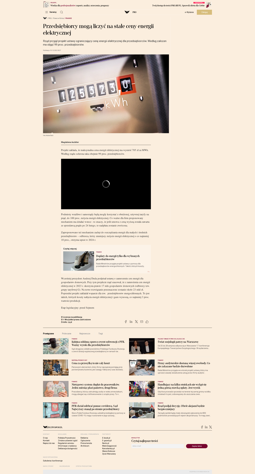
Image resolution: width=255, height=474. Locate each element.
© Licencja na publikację (71, 317)
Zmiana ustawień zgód (67, 440)
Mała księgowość (109, 446)
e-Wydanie (189, 12)
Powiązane (48, 333)
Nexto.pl (105, 443)
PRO (134, 12)
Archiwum (85, 446)
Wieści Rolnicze (108, 451)
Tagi (100, 333)
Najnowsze (84, 333)
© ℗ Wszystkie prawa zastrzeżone (76, 320)
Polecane (66, 333)
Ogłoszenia (85, 440)
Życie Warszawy (109, 454)
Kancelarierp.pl (108, 448)
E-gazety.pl (107, 440)
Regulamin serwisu (66, 443)
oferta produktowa (84, 466)
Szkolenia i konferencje (53, 461)
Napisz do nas (49, 443)
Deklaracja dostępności (67, 448)
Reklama (84, 438)
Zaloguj (204, 12)
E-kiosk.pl (106, 438)
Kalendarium (65, 466)
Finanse (68, 18)
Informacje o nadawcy (67, 446)
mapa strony (48, 466)
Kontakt (46, 440)
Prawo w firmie (58, 18)
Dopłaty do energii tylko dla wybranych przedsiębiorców (118, 258)
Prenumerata (86, 443)
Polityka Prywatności (66, 438)
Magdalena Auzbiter (70, 142)
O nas (45, 438)
